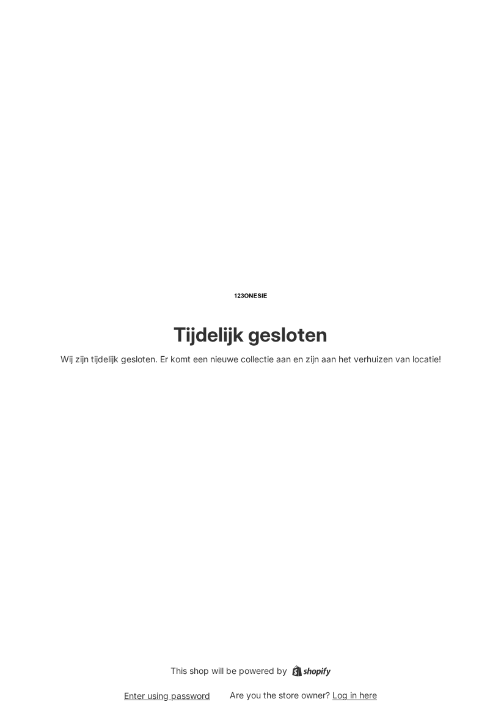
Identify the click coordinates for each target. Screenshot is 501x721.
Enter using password (167, 695)
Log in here (354, 695)
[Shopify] (311, 670)
